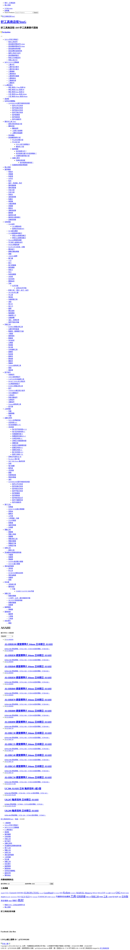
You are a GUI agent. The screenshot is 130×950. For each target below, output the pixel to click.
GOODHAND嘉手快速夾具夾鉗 (19, 103)
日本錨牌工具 (13, 349)
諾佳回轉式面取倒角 (15, 51)
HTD (61, 893)
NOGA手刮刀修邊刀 (11, 39)
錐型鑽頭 (11, 267)
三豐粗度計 (12, 78)
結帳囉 (7, 10)
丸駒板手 (11, 399)
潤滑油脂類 (12, 575)
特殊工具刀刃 (13, 60)
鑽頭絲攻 (11, 281)
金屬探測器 (12, 219)
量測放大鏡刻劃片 (14, 217)
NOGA (95, 893)
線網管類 (8, 607)
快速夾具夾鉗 (20, 160)
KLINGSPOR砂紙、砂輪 (16, 247)
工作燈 (10, 516)
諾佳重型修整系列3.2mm (16, 44)
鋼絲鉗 (10, 358)
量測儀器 (15, 149)
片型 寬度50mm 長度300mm (17, 94)
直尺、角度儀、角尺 (15, 183)
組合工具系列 (13, 42)
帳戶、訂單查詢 (10, 3)
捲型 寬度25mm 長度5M (16, 89)
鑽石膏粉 (11, 311)
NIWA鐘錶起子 (13, 393)
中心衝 (10, 295)
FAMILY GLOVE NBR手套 (25, 591)
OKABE (113, 893)
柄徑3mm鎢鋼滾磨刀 (19, 235)
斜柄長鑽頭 (12, 274)
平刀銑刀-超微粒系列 (15, 242)
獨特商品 (11, 586)
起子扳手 (8, 372)
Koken (66, 892)
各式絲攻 (11, 279)
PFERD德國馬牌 (13, 244)
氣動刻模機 (12, 596)
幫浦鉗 (10, 345)
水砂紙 (10, 276)
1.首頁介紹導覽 (17, 130)
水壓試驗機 (12, 203)
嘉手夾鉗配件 (16, 119)
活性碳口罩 (12, 584)
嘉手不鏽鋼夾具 (17, 500)
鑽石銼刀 (11, 249)
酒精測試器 (12, 210)
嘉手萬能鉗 (16, 117)
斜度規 (10, 176)
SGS (19, 897)
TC (31, 897)
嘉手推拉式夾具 (17, 110)
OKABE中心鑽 (13, 292)
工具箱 (10, 616)
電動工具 (8, 529)
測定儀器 (4, 901)
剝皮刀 (10, 270)
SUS (28, 896)
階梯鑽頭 (11, 313)
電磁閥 (10, 559)
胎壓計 (10, 199)
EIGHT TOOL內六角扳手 (16, 381)
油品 (9, 301)
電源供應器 (12, 477)
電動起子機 (12, 543)
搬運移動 (11, 413)
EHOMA (20, 893)
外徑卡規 (11, 192)
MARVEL (80, 893)
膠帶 (9, 580)
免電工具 (8, 548)
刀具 (73, 896)
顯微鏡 (10, 213)
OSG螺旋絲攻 (16, 226)
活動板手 (11, 402)
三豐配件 (11, 83)
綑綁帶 (10, 614)
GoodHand (48, 892)
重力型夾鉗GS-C (17, 452)
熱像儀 (10, 523)
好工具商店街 (104, 948)
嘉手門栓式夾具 (17, 112)
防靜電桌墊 (12, 475)
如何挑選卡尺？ (21, 151)
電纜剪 (10, 363)
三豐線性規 (12, 80)
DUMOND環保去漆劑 (15, 573)
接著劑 (10, 577)
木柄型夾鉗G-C (17, 438)
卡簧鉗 (10, 333)
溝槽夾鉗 (15, 443)
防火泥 (10, 570)
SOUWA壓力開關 (14, 564)
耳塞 (9, 411)
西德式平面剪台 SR (14, 456)
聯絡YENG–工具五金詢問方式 (15, 905)
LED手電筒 (12, 520)
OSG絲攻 (11, 224)
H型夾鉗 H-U (12, 422)
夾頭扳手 (11, 374)
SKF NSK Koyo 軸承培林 (16, 461)
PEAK (123, 893)
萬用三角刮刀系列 (14, 53)
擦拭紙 (10, 297)
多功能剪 (11, 340)
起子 (9, 388)
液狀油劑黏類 (9, 566)
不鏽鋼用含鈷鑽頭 (63, 897)
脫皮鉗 (10, 354)
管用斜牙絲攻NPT (18, 228)
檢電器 (10, 507)
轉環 (9, 623)
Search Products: (10, 12)
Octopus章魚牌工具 (14, 365)
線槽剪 (10, 352)
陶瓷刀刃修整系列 (14, 58)
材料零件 (8, 621)
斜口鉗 (10, 347)
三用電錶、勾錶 (13, 518)
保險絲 (10, 511)
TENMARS (34, 896)
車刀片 (10, 304)
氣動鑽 (10, 605)
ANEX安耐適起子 (14, 377)
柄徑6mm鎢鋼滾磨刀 (19, 238)
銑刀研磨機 (12, 265)
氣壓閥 (10, 557)
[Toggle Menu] (1, 36)
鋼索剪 (10, 356)
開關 (9, 472)
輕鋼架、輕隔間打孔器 (16, 331)
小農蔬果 (8, 823)
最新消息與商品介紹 (15, 124)
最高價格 (28, 884)
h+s (54, 893)
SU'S (23, 896)
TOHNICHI (42, 897)
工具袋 (10, 618)
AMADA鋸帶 (12, 256)
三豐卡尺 (11, 64)
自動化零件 (16, 158)
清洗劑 (10, 568)
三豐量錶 (11, 71)
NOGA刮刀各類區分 (23, 144)
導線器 (10, 609)
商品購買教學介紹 (14, 137)
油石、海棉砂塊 (13, 320)
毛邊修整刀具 (13, 299)
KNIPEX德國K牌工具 (15, 327)
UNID (49, 897)
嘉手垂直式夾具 (17, 108)
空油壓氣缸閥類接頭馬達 (13, 552)
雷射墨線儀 (12, 185)
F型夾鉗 (11, 427)
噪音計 (10, 172)
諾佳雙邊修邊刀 (13, 55)
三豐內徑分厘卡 (13, 69)
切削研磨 (8, 222)
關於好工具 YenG (10, 121)
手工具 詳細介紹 (17, 140)
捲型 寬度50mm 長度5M (16, 92)
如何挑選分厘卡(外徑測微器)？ (26, 153)
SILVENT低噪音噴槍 (15, 600)
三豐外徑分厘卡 (13, 67)
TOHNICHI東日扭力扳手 (16, 390)
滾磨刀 (15, 901)
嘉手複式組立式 (17, 498)
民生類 (7, 582)
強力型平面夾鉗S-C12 (19, 429)
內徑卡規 (11, 190)
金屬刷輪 (11, 317)
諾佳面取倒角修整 (14, 48)
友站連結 (11, 135)
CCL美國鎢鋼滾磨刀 (15, 233)
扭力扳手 (115, 897)
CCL (7, 893)
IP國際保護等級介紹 (23, 156)
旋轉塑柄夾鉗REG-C (19, 436)
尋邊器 (10, 174)
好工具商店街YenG (13, 22)
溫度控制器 (12, 525)
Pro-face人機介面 (14, 459)
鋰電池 (10, 513)
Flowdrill (41, 893)
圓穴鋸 (10, 258)
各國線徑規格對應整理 (19, 165)
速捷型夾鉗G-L (17, 450)
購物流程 (11, 126)
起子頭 (10, 406)
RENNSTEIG (14, 896)
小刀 (9, 260)
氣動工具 (8, 593)
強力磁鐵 (11, 466)
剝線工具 (88, 897)
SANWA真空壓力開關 (15, 561)
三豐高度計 (12, 73)
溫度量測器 (12, 197)
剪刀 (9, 272)
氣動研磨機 (12, 602)
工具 (105, 896)
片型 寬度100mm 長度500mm (17, 96)
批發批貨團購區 (10, 101)
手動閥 (10, 555)
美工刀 (10, 306)
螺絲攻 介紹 (20, 146)
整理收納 (8, 611)
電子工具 (8, 504)
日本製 (125, 896)
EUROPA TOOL (31, 892)
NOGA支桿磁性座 (14, 420)
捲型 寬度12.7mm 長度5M (16, 87)
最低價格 (4, 884)
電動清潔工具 (13, 539)
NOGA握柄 (108, 893)
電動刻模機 (12, 541)
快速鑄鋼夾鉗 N (17, 434)
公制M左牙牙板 (21, 288)
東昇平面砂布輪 (13, 322)
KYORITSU (73, 893)
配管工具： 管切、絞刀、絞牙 (18, 290)
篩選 (51, 884)
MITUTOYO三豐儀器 (12, 62)
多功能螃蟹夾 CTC (14, 425)
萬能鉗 (10, 370)
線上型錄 (8, 5)
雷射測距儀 (12, 187)
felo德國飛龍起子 (14, 384)
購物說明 (15, 128)
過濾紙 (7, 99)
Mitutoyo (88, 893)
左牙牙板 (15, 285)
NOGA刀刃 (101, 893)
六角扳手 (11, 395)
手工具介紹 (16, 142)
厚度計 (10, 194)
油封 (9, 479)
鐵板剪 (10, 361)
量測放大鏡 (12, 215)
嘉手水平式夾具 (17, 105)
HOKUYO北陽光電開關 (16, 509)
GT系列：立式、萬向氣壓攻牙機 (19, 598)
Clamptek (13, 893)
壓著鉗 (10, 338)
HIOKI (57, 893)
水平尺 (10, 178)
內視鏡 (10, 527)
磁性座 (10, 468)
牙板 (9, 283)
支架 (120, 897)
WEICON (53, 896)
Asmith (3, 893)
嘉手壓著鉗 (16, 115)
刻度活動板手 (13, 397)
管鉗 (9, 368)
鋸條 (9, 308)
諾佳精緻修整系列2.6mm (16, 46)
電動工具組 (12, 534)
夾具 (9, 463)
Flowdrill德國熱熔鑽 (15, 240)
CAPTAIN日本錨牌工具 (16, 379)
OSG (118, 892)
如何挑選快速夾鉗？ (26, 162)
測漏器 (10, 206)
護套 (9, 254)
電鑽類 (10, 536)
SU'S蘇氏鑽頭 (13, 231)
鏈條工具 (11, 550)
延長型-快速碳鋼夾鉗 (19, 445)
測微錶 (10, 901)
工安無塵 (8, 409)
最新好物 (8, 873)
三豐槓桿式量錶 (13, 76)
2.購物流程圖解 (17, 133)
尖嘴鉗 (10, 342)
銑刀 (9, 263)
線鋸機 (10, 532)
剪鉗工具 (8, 324)
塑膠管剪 (11, 336)
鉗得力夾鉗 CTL (17, 454)
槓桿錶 (10, 201)
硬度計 (10, 208)
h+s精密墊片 (9, 85)
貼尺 (9, 181)
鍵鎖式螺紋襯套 (13, 251)
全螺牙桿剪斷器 (13, 329)
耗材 (21, 900)
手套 (9, 415)
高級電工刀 (12, 315)
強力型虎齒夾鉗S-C (18, 431)
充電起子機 (12, 545)
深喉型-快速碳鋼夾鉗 (19, 441)
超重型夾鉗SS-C (17, 447)
